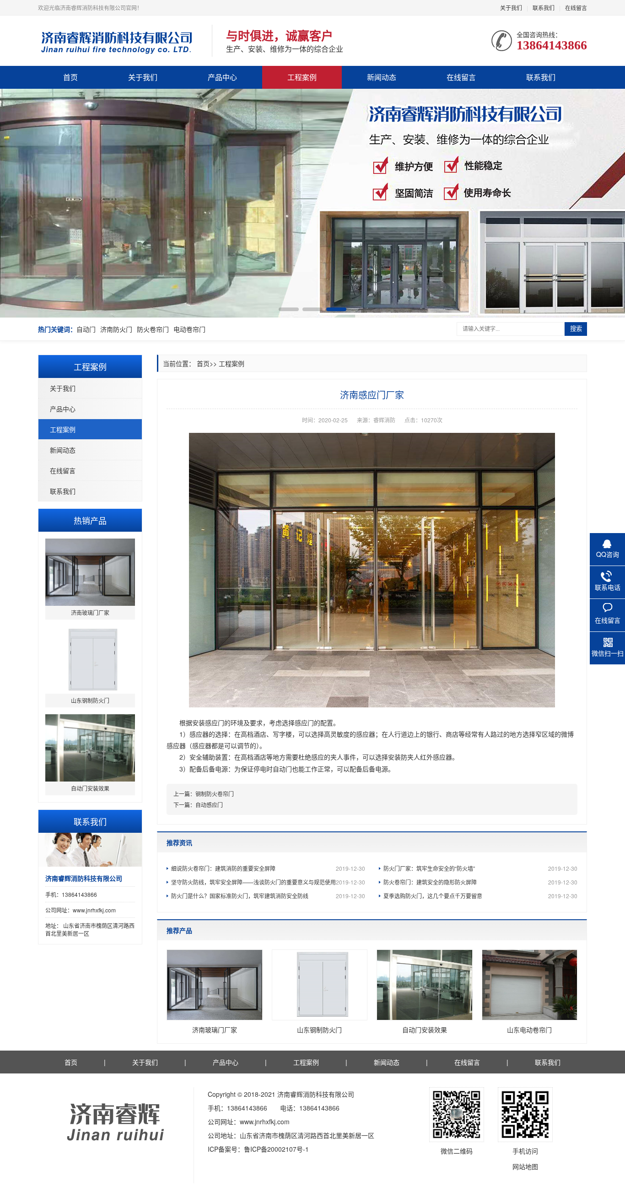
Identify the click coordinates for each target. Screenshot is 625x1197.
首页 (70, 77)
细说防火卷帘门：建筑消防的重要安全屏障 (268, 868)
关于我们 (511, 7)
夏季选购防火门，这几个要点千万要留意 (480, 896)
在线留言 (576, 7)
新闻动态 (381, 77)
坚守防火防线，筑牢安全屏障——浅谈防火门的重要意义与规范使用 (268, 882)
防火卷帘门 (153, 329)
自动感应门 (209, 805)
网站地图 (525, 1166)
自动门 (86, 329)
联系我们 (544, 7)
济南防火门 (116, 329)
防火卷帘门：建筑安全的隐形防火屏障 (480, 882)
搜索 (576, 328)
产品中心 (222, 77)
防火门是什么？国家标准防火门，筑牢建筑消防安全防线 (268, 896)
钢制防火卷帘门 (214, 794)
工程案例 (302, 77)
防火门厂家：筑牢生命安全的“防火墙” (480, 868)
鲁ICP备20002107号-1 (276, 1149)
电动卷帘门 (189, 329)
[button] (289, 309)
